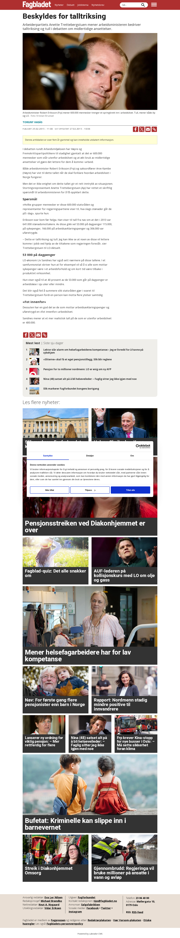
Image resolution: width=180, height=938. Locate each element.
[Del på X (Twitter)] (141, 129)
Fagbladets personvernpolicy (65, 923)
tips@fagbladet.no (105, 901)
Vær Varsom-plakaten (127, 920)
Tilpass (88, 490)
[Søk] (143, 4)
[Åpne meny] (154, 5)
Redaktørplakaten (99, 920)
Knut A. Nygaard (49, 904)
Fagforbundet (86, 897)
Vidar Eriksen (52, 908)
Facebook (92, 908)
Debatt (70, 4)
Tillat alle (130, 490)
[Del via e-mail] (148, 129)
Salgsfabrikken (90, 904)
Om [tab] (132, 455)
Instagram (75, 911)
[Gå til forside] (37, 5)
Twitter (106, 908)
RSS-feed (137, 912)
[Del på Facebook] (135, 129)
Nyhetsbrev (98, 4)
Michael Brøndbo (51, 901)
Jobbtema (82, 4)
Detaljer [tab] (90, 455)
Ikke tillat (49, 490)
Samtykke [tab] (48, 455)
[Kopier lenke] (154, 129)
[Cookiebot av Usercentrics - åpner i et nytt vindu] (138, 446)
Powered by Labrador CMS (90, 933)
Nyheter (59, 4)
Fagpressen (58, 920)
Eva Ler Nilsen (53, 897)
